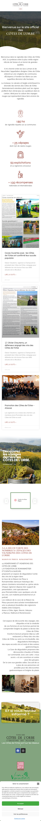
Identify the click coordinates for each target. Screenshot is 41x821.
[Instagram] (23, 750)
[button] (38, 784)
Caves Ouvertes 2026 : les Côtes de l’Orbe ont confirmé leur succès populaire (20, 255)
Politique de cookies (19, 818)
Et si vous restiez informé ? (20, 712)
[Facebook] (18, 750)
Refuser (20, 809)
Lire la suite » (10, 275)
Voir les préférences (21, 814)
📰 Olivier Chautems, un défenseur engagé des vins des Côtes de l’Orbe (19, 345)
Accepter (20, 803)
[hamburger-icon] (20, 9)
